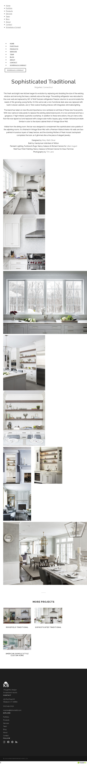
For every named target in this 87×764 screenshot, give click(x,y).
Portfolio (9, 8)
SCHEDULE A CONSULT (15, 70)
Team (8, 16)
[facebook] (3, 35)
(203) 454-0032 (9, 33)
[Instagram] (4, 742)
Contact (9, 25)
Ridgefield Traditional (17, 615)
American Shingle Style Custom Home (17, 642)
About (8, 22)
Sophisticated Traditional (48, 615)
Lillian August (72, 146)
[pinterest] (5, 35)
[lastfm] (4, 35)
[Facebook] (8, 742)
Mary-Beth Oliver (48, 140)
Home (8, 6)
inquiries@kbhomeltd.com (25, 33)
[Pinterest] (12, 742)
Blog (7, 19)
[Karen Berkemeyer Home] (43, 684)
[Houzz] (16, 742)
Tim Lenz (50, 152)
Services (9, 14)
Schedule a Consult (13, 27)
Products (9, 11)
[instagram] (7, 35)
